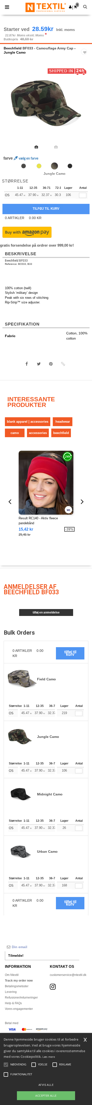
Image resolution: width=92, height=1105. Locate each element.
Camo (15, 433)
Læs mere (48, 1057)
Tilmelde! (16, 955)
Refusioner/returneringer (21, 997)
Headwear (62, 421)
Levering (11, 992)
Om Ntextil (12, 975)
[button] (70, 7)
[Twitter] (38, 364)
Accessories (38, 433)
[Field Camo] (23, 166)
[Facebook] (26, 364)
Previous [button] (10, 107)
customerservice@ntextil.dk (68, 975)
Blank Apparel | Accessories (27, 421)
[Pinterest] (50, 364)
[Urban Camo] (39, 166)
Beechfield (13, 48)
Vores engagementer (19, 1009)
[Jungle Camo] (54, 166)
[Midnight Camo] (69, 166)
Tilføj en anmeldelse (46, 612)
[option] (46, 104)
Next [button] (84, 107)
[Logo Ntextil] (46, 7)
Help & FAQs (13, 1003)
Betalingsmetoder (16, 986)
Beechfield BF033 (16, 260)
